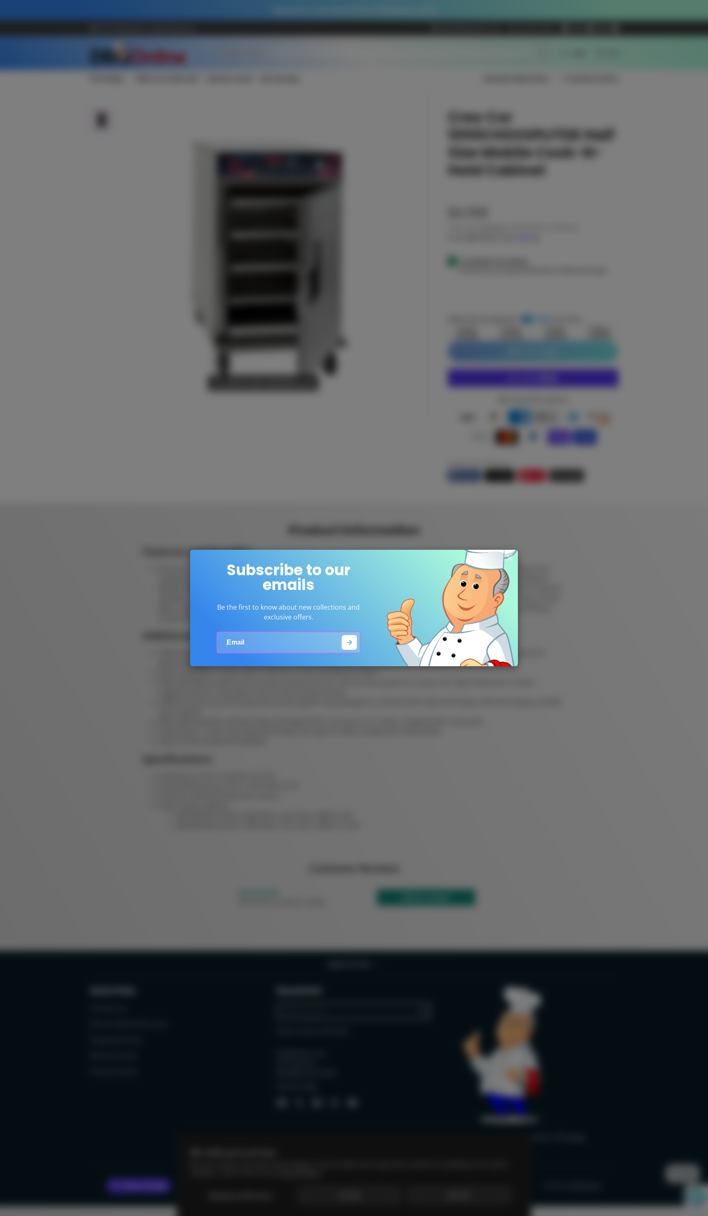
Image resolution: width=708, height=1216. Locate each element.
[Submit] (349, 642)
